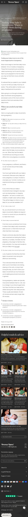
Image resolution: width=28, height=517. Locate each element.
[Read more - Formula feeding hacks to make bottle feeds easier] (2, 395)
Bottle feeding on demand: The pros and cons (10, 354)
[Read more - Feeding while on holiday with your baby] (2, 373)
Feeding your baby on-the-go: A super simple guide (20, 376)
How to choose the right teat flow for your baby (11, 426)
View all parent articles (7, 436)
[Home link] (13, 2)
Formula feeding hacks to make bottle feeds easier (6, 398)
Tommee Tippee (8, 513)
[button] (2, 2)
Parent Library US (8, 18)
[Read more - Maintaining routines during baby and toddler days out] (16, 395)
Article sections (6, 515)
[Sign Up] (25, 461)
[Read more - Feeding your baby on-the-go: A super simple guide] (16, 373)
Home (2, 18)
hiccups (17, 246)
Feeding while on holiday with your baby (6, 376)
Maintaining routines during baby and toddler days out (20, 398)
